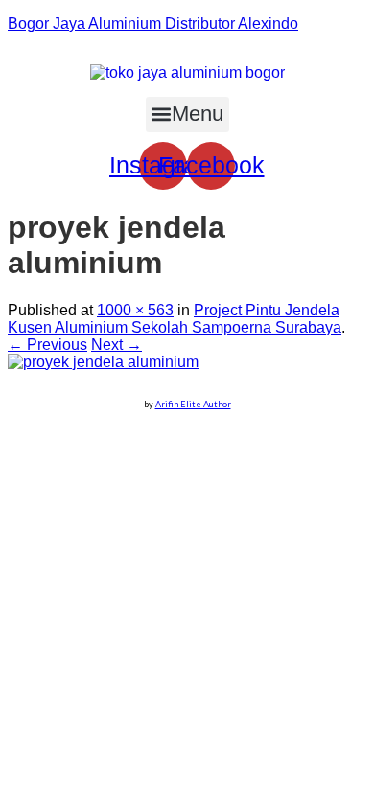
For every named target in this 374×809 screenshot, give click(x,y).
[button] (187, 114)
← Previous (47, 344)
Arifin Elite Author (193, 404)
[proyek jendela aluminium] (103, 362)
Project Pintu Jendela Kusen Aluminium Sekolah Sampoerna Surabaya (174, 318)
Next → (116, 344)
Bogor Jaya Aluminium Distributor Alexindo (153, 23)
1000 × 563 (135, 310)
